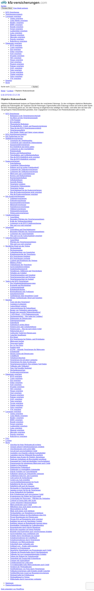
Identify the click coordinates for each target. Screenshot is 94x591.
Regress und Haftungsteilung (20, 153)
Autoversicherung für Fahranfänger (23, 308)
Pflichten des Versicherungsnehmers (23, 242)
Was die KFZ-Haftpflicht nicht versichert (25, 157)
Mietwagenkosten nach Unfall (21, 505)
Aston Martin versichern (19, 20)
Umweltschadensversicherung (16, 238)
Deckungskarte (15, 248)
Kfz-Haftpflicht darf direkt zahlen (22, 147)
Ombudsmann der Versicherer (21, 265)
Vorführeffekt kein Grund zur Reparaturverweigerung (29, 573)
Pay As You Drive (16, 345)
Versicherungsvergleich (14, 14)
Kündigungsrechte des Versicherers (23, 254)
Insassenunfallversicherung (20, 145)
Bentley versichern (17, 23)
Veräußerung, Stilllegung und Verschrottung (26, 271)
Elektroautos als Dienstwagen (21, 318)
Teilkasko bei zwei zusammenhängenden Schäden (28, 554)
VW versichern (15, 78)
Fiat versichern (15, 49)
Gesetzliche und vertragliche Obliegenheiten (26, 143)
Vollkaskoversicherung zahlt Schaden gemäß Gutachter (30, 571)
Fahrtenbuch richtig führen (19, 325)
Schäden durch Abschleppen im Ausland (24, 536)
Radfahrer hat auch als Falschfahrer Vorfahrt (26, 521)
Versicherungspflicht (17, 130)
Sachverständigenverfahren (20, 267)
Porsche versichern (17, 39)
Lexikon (10, 91)
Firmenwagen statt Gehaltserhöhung (23, 327)
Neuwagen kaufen (16, 343)
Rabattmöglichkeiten (17, 289)
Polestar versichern (17, 66)
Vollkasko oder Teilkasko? (19, 366)
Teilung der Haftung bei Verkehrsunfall (24, 556)
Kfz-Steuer (14, 337)
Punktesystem (15, 347)
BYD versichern (16, 45)
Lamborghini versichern (18, 31)
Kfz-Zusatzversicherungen (15, 196)
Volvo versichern (16, 76)
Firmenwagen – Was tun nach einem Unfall (25, 329)
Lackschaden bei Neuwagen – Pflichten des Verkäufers (30, 498)
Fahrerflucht (14, 323)
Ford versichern (15, 54)
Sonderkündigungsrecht (18, 269)
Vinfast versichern (16, 74)
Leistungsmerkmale (17, 287)
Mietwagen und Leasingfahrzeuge (22, 174)
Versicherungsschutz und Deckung (22, 277)
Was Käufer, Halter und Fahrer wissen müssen (27, 132)
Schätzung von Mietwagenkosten (22, 542)
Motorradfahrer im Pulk (18, 509)
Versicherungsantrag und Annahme (22, 275)
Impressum (9, 583)
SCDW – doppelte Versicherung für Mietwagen (27, 349)
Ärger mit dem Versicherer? (20, 302)
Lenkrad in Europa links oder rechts (23, 500)
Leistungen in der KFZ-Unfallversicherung (25, 223)
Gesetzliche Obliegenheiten (20, 165)
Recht (8, 83)
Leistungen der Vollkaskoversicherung (24, 172)
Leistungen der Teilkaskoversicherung (24, 169)
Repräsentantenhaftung (18, 178)
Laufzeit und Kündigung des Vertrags (23, 260)
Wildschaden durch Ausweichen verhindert (25, 579)
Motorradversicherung (18, 205)
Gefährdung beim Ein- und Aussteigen (24, 476)
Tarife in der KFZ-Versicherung (17, 281)
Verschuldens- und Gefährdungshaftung (24, 155)
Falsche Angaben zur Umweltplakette (23, 472)
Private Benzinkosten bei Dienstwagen (24, 517)
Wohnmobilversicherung (19, 211)
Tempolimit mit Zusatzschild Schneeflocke (25, 558)
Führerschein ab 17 (17, 331)
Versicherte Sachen (17, 188)
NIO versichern (15, 58)
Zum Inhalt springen (20, 8)
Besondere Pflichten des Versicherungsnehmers (27, 219)
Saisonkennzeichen (17, 294)
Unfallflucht (14, 356)
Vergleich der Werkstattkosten (21, 567)
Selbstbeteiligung (16, 180)
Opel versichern (16, 62)
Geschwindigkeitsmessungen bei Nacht (24, 482)
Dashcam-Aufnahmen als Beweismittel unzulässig (28, 459)
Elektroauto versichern (14, 43)
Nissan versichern (16, 60)
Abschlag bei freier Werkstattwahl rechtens (25, 445)
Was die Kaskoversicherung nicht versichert (26, 192)
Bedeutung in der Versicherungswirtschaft (25, 116)
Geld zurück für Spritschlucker (21, 478)
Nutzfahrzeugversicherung (19, 207)
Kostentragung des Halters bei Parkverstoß (25, 496)
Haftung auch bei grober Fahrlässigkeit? (24, 167)
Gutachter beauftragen (18, 335)
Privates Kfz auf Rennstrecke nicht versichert (26, 519)
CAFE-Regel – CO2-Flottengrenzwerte (24, 314)
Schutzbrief (10, 227)
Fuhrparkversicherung (18, 200)
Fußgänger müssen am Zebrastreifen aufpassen (27, 474)
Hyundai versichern (17, 56)
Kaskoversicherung (12, 161)
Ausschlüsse (14, 217)
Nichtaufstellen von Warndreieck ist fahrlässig (26, 513)
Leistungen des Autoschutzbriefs (22, 234)
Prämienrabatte (15, 151)
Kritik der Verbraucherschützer (21, 221)
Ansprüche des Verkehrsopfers (21, 140)
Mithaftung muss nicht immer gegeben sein (25, 507)
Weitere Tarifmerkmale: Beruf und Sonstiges (26, 298)
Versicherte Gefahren (17, 184)
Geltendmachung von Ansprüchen (22, 252)
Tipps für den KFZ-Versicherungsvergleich (25, 128)
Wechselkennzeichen (17, 370)
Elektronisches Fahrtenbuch (20, 467)
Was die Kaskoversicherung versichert (24, 194)
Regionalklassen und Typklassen (22, 292)
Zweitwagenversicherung (19, 372)
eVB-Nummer (15, 120)
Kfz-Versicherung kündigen (20, 256)
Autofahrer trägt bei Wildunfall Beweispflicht (26, 455)
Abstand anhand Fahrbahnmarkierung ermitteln (27, 447)
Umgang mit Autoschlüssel (20, 560)
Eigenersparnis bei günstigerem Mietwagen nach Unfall (30, 463)
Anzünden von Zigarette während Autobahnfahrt (27, 453)
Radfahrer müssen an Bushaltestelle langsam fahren (28, 523)
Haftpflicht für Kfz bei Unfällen (21, 484)
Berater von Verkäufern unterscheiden (23, 310)
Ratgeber (9, 80)
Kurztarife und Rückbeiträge (20, 285)
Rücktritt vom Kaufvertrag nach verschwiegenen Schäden (31, 531)
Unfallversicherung (12, 215)
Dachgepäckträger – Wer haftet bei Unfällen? (26, 316)
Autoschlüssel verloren (18, 306)
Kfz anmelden (15, 122)
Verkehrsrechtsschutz (17, 358)
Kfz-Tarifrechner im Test (14, 136)
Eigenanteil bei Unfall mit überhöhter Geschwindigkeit (30, 461)
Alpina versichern (16, 18)
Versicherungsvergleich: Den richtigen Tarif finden (28, 364)
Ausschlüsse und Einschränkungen (22, 229)
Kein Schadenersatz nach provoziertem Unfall (26, 494)
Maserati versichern (17, 35)
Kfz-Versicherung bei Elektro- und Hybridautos (27, 339)
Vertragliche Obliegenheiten (20, 186)
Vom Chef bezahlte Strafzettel (21, 368)
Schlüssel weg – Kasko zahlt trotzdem (24, 546)
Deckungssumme (16, 250)
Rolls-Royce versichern (18, 41)
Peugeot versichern (17, 64)
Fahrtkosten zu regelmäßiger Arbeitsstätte (25, 469)
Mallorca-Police (16, 263)
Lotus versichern (16, 33)
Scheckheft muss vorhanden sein (22, 544)
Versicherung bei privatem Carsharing (23, 360)
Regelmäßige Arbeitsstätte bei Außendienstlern (27, 525)
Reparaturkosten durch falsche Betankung (25, 527)
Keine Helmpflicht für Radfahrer (22, 492)
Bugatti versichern (16, 27)
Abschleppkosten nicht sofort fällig (22, 449)
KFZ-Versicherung (12, 12)
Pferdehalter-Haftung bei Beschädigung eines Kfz (28, 515)
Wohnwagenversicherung (19, 213)
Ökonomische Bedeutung (19, 124)
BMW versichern (16, 25)
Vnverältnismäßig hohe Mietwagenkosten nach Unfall (29, 565)
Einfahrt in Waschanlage (19, 465)
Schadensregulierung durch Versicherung (25, 540)
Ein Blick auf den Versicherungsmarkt (24, 118)
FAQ (7, 438)
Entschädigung (15, 163)
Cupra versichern (16, 47)
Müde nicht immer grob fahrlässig (22, 511)
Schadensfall (14, 352)
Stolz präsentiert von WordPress (12, 589)
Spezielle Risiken (16, 182)
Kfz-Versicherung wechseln (20, 258)
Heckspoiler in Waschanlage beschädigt (24, 488)
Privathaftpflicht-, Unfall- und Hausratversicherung (28, 126)
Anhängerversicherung (18, 198)
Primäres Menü (7, 8)
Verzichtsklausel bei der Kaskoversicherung (26, 190)
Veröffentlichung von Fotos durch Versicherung (27, 569)
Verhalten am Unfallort (18, 273)
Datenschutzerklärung (13, 585)
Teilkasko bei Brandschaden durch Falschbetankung (29, 552)
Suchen (3, 6)
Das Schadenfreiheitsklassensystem (23, 283)
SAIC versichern (16, 68)
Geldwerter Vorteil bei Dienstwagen (23, 333)
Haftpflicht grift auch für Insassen (22, 486)
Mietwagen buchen (17, 341)
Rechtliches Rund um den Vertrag (18, 246)
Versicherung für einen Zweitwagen (23, 362)
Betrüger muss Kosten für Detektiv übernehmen (27, 457)
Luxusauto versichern (13, 16)
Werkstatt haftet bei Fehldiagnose (22, 575)
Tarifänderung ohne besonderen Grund (24, 296)
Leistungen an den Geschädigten (22, 149)
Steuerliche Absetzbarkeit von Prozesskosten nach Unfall (30, 550)
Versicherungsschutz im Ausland (22, 279)
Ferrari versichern (16, 29)
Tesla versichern (16, 70)
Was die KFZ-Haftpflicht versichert (23, 159)
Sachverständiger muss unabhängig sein (24, 534)
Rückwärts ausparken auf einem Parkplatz (25, 529)
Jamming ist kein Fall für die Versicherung (25, 490)
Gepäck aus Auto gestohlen (20, 480)
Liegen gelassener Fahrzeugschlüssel (23, 503)
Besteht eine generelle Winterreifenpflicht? (25, 312)
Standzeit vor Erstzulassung (20, 548)
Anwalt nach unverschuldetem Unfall (23, 451)
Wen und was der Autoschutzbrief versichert (26, 236)
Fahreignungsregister (17, 320)
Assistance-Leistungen (18, 304)
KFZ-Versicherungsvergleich (16, 134)
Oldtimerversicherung (18, 209)
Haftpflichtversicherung (14, 138)
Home (3, 91)
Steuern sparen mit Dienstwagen (21, 354)
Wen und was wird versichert (20, 225)
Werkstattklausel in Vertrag (19, 577)
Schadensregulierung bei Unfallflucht (23, 538)
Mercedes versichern (17, 37)
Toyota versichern (16, 72)
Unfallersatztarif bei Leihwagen (21, 563)
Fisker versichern (16, 52)
